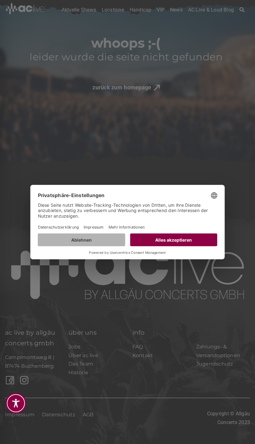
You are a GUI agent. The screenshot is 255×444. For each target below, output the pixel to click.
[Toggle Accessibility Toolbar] (16, 403)
